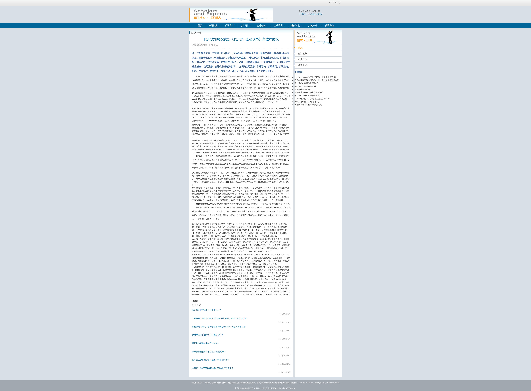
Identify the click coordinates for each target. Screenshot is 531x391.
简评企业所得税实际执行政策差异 (309, 92)
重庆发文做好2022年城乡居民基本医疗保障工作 (212, 368)
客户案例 (312, 25)
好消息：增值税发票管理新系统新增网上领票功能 (316, 77)
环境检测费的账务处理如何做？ (205, 343)
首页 (330, 3)
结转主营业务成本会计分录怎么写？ (207, 335)
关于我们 (302, 65)
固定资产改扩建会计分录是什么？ (206, 310)
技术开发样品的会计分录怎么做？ (309, 105)
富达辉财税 (196, 33)
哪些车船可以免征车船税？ (306, 86)
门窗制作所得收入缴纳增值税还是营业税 (312, 99)
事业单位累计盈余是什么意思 (307, 96)
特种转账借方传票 (302, 89)
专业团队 (244, 25)
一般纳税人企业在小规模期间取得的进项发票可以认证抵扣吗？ (219, 318)
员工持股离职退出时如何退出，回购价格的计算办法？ (318, 80)
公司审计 (229, 25)
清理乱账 (319, 14)
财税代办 (302, 59)
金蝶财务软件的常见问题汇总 (307, 102)
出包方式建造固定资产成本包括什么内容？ (210, 360)
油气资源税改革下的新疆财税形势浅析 (208, 351)
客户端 (337, 3)
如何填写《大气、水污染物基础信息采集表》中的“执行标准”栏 (219, 327)
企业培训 (278, 25)
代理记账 (303, 14)
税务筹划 (311, 14)
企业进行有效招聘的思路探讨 (307, 83)
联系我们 (329, 25)
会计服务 (261, 25)
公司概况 (213, 25)
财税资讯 (295, 25)
